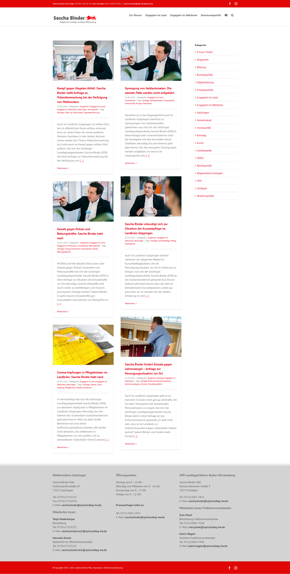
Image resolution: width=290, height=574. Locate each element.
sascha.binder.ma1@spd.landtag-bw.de (84, 531)
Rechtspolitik (94, 245)
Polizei (139, 103)
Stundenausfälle (155, 384)
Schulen (143, 384)
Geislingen (82, 109)
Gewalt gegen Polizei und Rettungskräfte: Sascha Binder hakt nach (80, 233)
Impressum (97, 567)
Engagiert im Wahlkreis (67, 109)
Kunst (200, 143)
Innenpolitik (93, 109)
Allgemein (84, 106)
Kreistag (201, 135)
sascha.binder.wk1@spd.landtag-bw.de (84, 550)
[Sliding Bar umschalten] (226, 15)
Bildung (160, 378)
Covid (99, 384)
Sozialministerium (84, 387)
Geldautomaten (156, 100)
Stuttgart (202, 188)
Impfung (60, 387)
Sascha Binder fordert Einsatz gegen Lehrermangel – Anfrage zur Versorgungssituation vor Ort (148, 368)
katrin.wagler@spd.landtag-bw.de (207, 546)
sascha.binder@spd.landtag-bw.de (138, 3)
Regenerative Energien (210, 173)
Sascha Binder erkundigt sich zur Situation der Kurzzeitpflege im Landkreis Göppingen (146, 228)
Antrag (67, 248)
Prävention (147, 103)
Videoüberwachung (91, 112)
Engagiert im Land (97, 106)
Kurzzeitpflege (164, 240)
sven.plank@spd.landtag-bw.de (206, 527)
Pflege (173, 240)
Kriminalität (130, 103)
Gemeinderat (204, 120)
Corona (93, 384)
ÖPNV (200, 158)
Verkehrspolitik (205, 196)
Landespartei (204, 150)
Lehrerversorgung (132, 384)
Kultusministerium (163, 381)
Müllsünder (78, 112)
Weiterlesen (62, 168)
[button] (232, 15)
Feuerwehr (75, 248)
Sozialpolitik (130, 243)
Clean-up (68, 112)
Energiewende (205, 90)
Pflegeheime (70, 387)
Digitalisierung (205, 82)
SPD (199, 180)
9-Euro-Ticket (204, 52)
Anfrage (60, 112)
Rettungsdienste (64, 251)
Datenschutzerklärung (113, 567)
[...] (81, 160)
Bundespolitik (205, 74)
